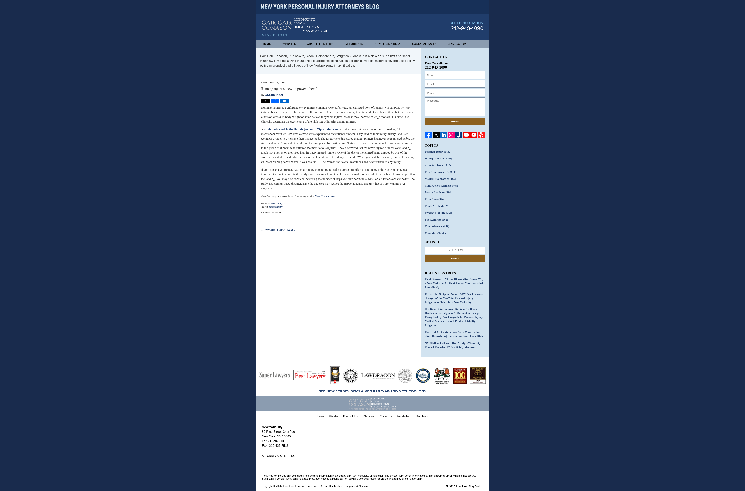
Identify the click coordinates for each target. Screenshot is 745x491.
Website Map (404, 416)
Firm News (434, 199)
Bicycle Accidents (438, 192)
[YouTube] (466, 135)
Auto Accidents (438, 165)
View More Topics (435, 233)
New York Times (325, 196)
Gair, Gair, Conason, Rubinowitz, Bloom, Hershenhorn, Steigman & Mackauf (325, 486)
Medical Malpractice (440, 179)
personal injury (276, 206)
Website (289, 44)
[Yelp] (481, 135)
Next (291, 230)
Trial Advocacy (437, 226)
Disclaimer (369, 416)
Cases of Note (424, 44)
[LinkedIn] (444, 135)
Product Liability (438, 213)
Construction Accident (441, 186)
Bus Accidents (436, 219)
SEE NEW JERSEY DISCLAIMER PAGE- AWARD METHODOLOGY (372, 391)
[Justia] (459, 135)
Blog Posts (422, 416)
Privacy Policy (350, 416)
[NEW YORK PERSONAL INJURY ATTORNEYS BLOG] (320, 7)
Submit (455, 121)
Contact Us (457, 44)
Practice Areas (387, 44)
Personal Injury (278, 203)
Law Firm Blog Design (464, 486)
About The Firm (320, 44)
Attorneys (354, 44)
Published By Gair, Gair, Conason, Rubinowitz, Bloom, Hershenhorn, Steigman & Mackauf (465, 26)
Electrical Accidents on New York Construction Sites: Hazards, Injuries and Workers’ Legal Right (454, 334)
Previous (268, 230)
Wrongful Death (438, 158)
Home (266, 44)
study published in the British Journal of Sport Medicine (301, 129)
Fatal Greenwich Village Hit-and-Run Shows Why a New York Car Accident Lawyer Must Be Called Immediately (454, 283)
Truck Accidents (438, 206)
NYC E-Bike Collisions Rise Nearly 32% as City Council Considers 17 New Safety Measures (453, 345)
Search (454, 258)
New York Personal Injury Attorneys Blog (296, 27)
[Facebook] (428, 135)
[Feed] (451, 135)
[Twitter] (436, 135)
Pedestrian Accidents (440, 172)
